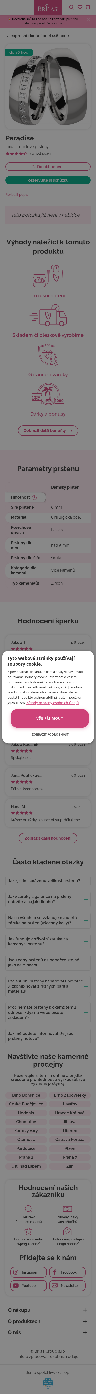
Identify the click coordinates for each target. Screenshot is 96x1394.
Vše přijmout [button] (49, 718)
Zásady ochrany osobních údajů (52, 702)
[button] (48, 734)
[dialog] (48, 697)
